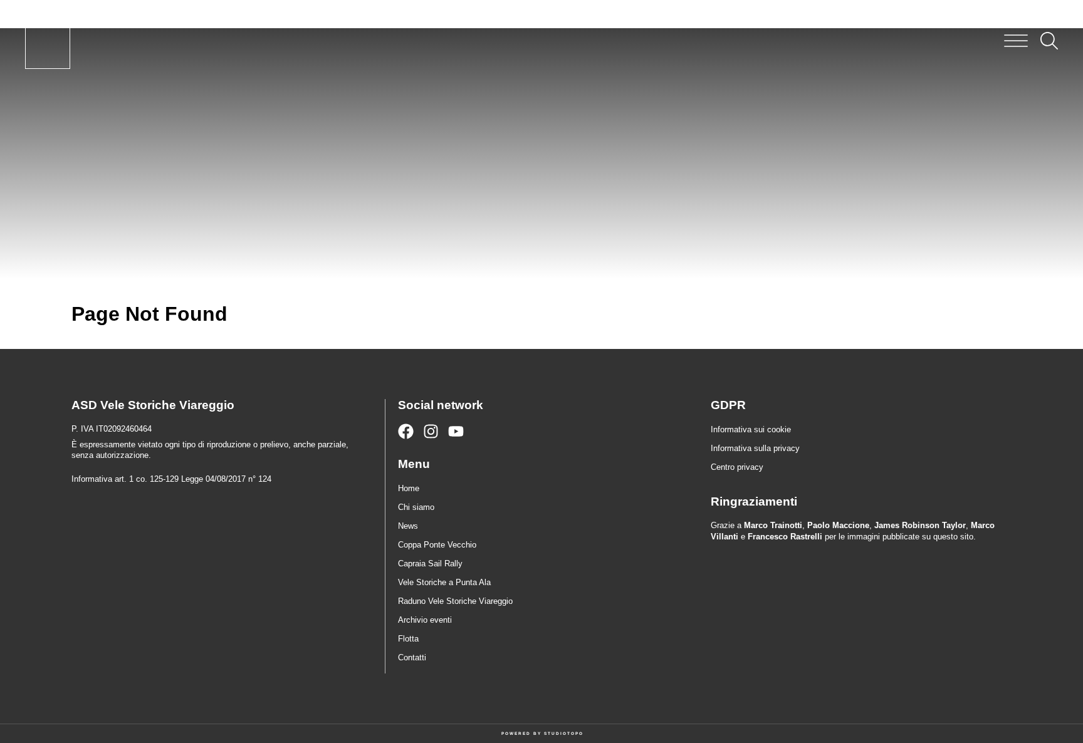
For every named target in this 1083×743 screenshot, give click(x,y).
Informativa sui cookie (751, 429)
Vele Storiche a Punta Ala (444, 582)
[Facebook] (406, 431)
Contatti (412, 657)
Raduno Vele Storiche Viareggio (455, 601)
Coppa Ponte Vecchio (437, 544)
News (408, 526)
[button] (1016, 40)
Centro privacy (737, 467)
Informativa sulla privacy (755, 448)
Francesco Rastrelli (785, 536)
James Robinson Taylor (920, 525)
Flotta (408, 638)
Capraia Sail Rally (430, 563)
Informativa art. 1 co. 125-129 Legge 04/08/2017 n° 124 (171, 479)
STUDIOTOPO (563, 733)
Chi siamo (416, 507)
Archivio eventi (425, 620)
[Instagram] (431, 431)
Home (408, 488)
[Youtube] (456, 431)
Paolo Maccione (838, 525)
